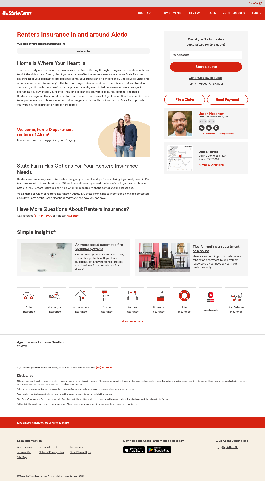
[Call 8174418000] (202, 128)
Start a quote (206, 67)
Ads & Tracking (25, 447)
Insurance (146, 13)
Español (254, 3)
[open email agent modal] (209, 128)
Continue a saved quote (205, 77)
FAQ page (73, 215)
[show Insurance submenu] (155, 13)
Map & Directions (213, 164)
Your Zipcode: (180, 54)
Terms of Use (24, 452)
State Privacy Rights (80, 452)
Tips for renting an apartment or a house (216, 249)
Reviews (195, 13)
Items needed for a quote (206, 83)
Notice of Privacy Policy (51, 452)
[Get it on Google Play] (159, 449)
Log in (256, 13)
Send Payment (227, 100)
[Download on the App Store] (134, 449)
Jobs (212, 13)
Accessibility (76, 447)
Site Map (22, 457)
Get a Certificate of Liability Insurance (217, 134)
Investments (172, 13)
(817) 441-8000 (236, 13)
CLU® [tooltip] (211, 121)
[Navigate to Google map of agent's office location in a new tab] (216, 128)
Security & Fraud (48, 447)
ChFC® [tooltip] (203, 121)
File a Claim (184, 100)
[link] (17, 13)
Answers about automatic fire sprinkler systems (99, 247)
